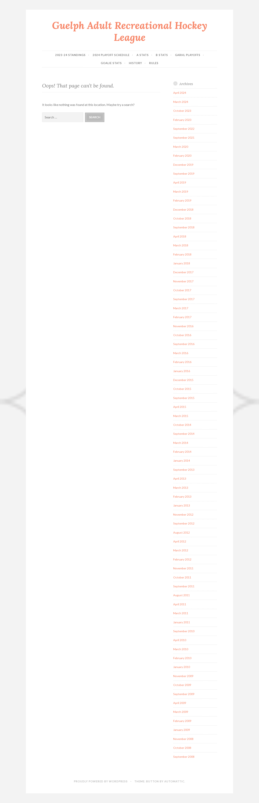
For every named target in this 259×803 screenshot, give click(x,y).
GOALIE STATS (111, 63)
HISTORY (135, 63)
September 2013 (183, 469)
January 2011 (181, 622)
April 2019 (179, 182)
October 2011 (182, 577)
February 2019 (182, 200)
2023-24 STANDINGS (70, 55)
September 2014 (183, 433)
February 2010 (182, 658)
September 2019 (183, 173)
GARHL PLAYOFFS (187, 55)
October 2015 (182, 388)
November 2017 (183, 281)
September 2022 (183, 128)
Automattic (174, 781)
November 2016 (183, 326)
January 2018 (181, 263)
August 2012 (181, 532)
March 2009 (180, 711)
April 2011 (179, 604)
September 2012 (183, 523)
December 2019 (183, 164)
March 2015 (180, 416)
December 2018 (183, 209)
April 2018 (179, 236)
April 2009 (179, 703)
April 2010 (179, 640)
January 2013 (181, 505)
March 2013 (180, 487)
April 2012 (179, 541)
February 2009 (182, 721)
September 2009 (183, 694)
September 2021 (183, 137)
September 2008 (183, 756)
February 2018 (182, 254)
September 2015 (183, 398)
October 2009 (182, 685)
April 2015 (179, 406)
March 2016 (180, 353)
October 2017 (182, 290)
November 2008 (183, 739)
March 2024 (180, 101)
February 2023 (182, 119)
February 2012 (182, 559)
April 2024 (179, 92)
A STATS (143, 55)
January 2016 (181, 371)
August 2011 (181, 595)
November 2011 (183, 568)
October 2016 (182, 335)
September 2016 (183, 344)
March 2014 (180, 442)
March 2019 (180, 191)
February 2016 (182, 362)
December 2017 (183, 272)
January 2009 (181, 729)
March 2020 (180, 146)
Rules (153, 63)
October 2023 (182, 110)
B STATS (162, 55)
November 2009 (183, 676)
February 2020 (182, 155)
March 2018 (180, 245)
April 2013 (179, 478)
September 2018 (183, 227)
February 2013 (182, 496)
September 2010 (183, 631)
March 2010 (180, 649)
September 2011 (183, 586)
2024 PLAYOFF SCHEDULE (111, 55)
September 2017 (183, 299)
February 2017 (182, 317)
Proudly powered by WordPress (101, 781)
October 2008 (182, 747)
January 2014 (181, 460)
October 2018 (182, 218)
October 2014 (182, 424)
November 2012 (183, 514)
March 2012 (180, 550)
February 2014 (182, 451)
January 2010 (181, 667)
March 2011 (180, 613)
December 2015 (183, 380)
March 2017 (180, 308)
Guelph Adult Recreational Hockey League (129, 31)
